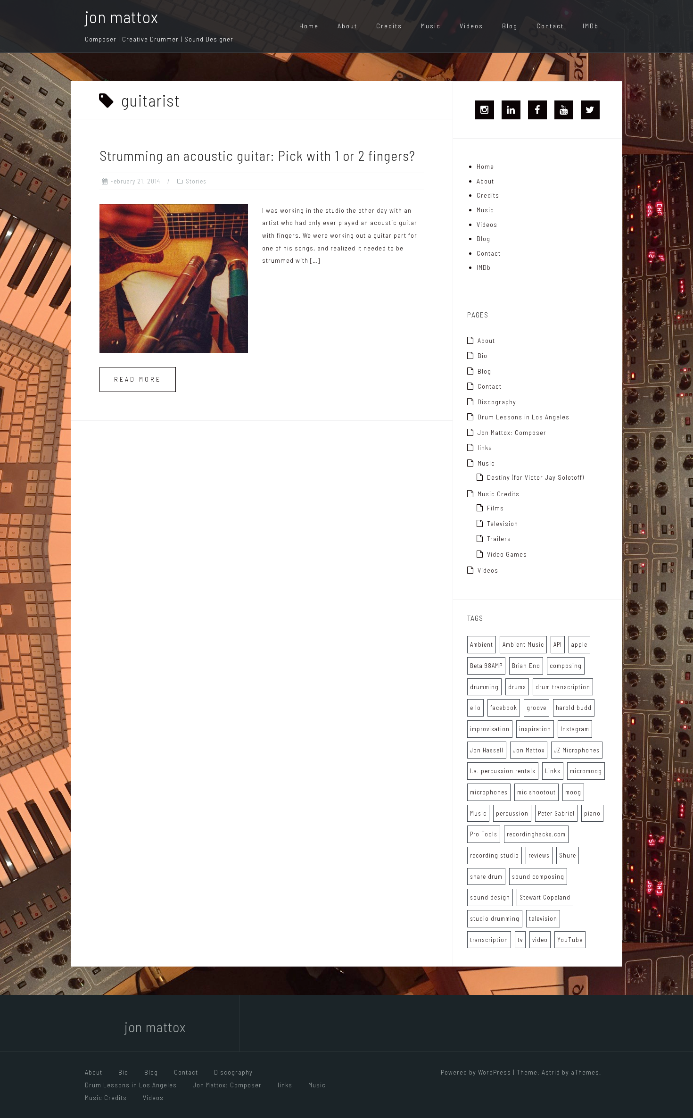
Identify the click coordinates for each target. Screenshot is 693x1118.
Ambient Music (523, 644)
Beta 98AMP (486, 665)
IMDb (591, 26)
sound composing (538, 876)
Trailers (499, 538)
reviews (539, 855)
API (557, 644)
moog (573, 792)
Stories (196, 181)
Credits (389, 26)
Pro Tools (483, 834)
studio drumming (495, 918)
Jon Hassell (486, 750)
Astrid (551, 1072)
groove (536, 707)
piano (592, 813)
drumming (484, 687)
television (543, 918)
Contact (550, 26)
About (347, 26)
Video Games (507, 554)
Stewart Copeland (545, 897)
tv (520, 939)
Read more (137, 379)
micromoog (586, 771)
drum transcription (563, 687)
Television (502, 523)
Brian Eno (526, 665)
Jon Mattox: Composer (512, 432)
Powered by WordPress (476, 1072)
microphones (489, 792)
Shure (567, 855)
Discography (497, 402)
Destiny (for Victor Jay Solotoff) (535, 477)
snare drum (486, 876)
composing (566, 665)
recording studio (494, 855)
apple (579, 644)
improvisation (490, 729)
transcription (489, 939)
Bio (482, 355)
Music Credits (499, 494)
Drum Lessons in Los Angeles (523, 417)
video (540, 939)
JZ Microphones (577, 750)
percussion (512, 813)
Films (495, 508)
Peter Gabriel (556, 813)
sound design (490, 897)
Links (553, 771)
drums (517, 687)
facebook (503, 707)
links (485, 447)
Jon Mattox (528, 750)
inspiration (535, 729)
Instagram (575, 729)
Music (431, 26)
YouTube (570, 939)
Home (309, 26)
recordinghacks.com (536, 834)
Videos (471, 26)
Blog (510, 26)
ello (475, 707)
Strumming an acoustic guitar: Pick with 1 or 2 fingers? (257, 155)
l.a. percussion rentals (503, 771)
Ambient (481, 644)
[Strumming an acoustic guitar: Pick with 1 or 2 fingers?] (173, 278)
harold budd (574, 707)
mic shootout (536, 792)
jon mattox (121, 16)
